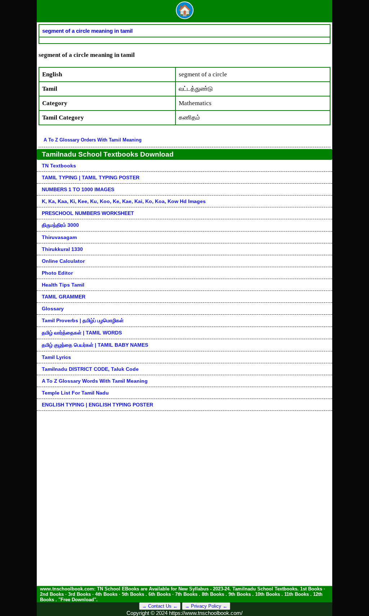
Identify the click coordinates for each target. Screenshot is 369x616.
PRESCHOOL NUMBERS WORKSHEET (88, 213)
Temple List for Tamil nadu (75, 393)
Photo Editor (57, 273)
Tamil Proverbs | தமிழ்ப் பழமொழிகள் (83, 320)
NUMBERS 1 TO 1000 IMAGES (78, 189)
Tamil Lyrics (56, 357)
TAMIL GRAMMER (63, 297)
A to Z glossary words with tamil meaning (95, 381)
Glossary (53, 308)
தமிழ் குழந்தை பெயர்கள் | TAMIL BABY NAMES (95, 345)
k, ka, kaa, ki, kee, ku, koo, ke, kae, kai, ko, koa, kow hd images (124, 201)
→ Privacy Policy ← (206, 606)
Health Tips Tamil (63, 285)
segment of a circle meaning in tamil (87, 31)
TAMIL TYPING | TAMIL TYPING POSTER (90, 177)
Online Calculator (63, 261)
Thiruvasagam (59, 237)
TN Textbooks (59, 165)
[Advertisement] (184, 461)
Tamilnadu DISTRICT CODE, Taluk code (90, 369)
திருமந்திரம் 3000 (60, 225)
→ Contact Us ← (160, 606)
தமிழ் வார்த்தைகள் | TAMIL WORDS (82, 333)
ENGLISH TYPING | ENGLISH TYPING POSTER (97, 405)
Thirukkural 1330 (62, 249)
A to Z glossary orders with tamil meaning (93, 140)
